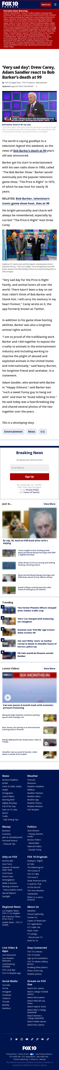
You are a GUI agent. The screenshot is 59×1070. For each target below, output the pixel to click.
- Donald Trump (34, 849)
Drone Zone (7, 876)
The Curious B (33, 870)
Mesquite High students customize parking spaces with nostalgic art (21, 716)
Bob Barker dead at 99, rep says (16, 124)
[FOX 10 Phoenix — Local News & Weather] (10, 4)
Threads (5, 1001)
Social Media (10, 981)
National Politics (34, 846)
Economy (6, 834)
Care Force (7, 864)
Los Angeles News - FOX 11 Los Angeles (11, 911)
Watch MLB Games (36, 997)
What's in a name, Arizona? (35, 898)
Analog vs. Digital (35, 860)
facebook (11, 1039)
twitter (16, 1039)
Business (6, 830)
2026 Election (33, 830)
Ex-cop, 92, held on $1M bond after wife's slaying (25, 542)
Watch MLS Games (35, 1024)
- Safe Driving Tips (10, 819)
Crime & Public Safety (11, 786)
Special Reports (9, 893)
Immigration (7, 793)
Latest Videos (10, 668)
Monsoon (31, 783)
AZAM (5, 783)
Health (5, 789)
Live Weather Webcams (8, 959)
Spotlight (6, 896)
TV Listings (32, 934)
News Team (32, 930)
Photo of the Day (35, 970)
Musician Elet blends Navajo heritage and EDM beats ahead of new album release (36, 576)
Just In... (7, 503)
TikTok (5, 988)
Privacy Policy (32, 489)
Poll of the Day (9, 806)
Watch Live (46, 5)
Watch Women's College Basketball (35, 1016)
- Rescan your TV (34, 937)
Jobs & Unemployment (12, 837)
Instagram (6, 991)
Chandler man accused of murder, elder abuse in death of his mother (19, 753)
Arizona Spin (7, 860)
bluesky (37, 1039)
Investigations (8, 879)
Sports (5, 813)
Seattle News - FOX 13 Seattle (12, 923)
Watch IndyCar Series (36, 1006)
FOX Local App (8, 969)
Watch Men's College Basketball (36, 1011)
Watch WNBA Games (36, 1021)
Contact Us (32, 917)
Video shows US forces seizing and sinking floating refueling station (36, 563)
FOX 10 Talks (33, 874)
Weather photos (34, 974)
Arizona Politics (34, 839)
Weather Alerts (33, 796)
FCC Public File (33, 927)
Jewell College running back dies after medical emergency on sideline (34, 588)
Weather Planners (35, 793)
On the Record (33, 887)
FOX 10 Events (33, 955)
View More (49, 503)
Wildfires (31, 789)
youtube (27, 1039)
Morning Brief (8, 799)
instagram (21, 1039)
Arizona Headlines (10, 779)
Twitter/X (6, 998)
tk (32, 1039)
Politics (31, 826)
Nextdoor (6, 1008)
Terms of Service (31, 492)
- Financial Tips (8, 844)
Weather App (33, 799)
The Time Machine (35, 890)
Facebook (6, 995)
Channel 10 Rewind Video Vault (10, 868)
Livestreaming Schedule (8, 965)
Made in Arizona (9, 883)
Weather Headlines (35, 786)
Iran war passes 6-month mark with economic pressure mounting (28, 706)
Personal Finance (9, 840)
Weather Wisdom (35, 806)
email (42, 1039)
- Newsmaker (33, 843)
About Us (33, 906)
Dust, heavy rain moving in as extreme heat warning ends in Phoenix (21, 728)
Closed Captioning (35, 914)
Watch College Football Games (37, 992)
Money (6, 826)
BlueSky (5, 1005)
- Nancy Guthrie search (12, 889)
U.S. (42, 431)
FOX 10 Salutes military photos (37, 962)
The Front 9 (32, 877)
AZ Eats (30, 864)
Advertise (31, 910)
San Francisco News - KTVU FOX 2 (11, 917)
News (31, 431)
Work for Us (32, 940)
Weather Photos (34, 803)
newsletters (48, 1039)
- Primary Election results (35, 835)
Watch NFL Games (35, 988)
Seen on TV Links (9, 809)
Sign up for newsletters (37, 958)
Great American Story (36, 880)
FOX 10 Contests (34, 951)
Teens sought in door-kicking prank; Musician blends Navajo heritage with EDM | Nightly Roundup (36, 552)
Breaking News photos (37, 967)
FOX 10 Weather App (11, 973)
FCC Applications (34, 924)
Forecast (31, 779)
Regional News (11, 906)
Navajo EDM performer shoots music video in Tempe (21, 740)
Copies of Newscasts (36, 920)
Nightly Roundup (9, 803)
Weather (32, 776)
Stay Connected (37, 947)
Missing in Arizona (10, 886)
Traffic (5, 816)
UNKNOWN (32, 894)
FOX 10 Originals (37, 856)
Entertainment (41, 82)
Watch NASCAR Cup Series (36, 1002)
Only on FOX (9, 856)
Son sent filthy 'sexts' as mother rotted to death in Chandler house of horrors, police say (37, 644)
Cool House (7, 873)
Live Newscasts (9, 955)
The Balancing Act (35, 867)
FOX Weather (33, 809)
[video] (29, 687)
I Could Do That (34, 884)
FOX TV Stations (29, 82)
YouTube (6, 985)
